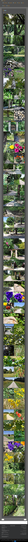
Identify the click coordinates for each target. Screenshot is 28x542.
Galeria (23, 2)
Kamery (4, 5)
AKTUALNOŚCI (3, 525)
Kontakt (8, 5)
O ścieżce (15, 2)
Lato (6, 12)
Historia (19, 2)
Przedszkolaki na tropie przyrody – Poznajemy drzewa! (5, 530)
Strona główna (5, 2)
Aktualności (10, 2)
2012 (24, 519)
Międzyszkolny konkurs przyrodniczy (4, 527)
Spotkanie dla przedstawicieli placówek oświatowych (5, 536)
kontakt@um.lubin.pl (24, 534)
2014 (3, 519)
